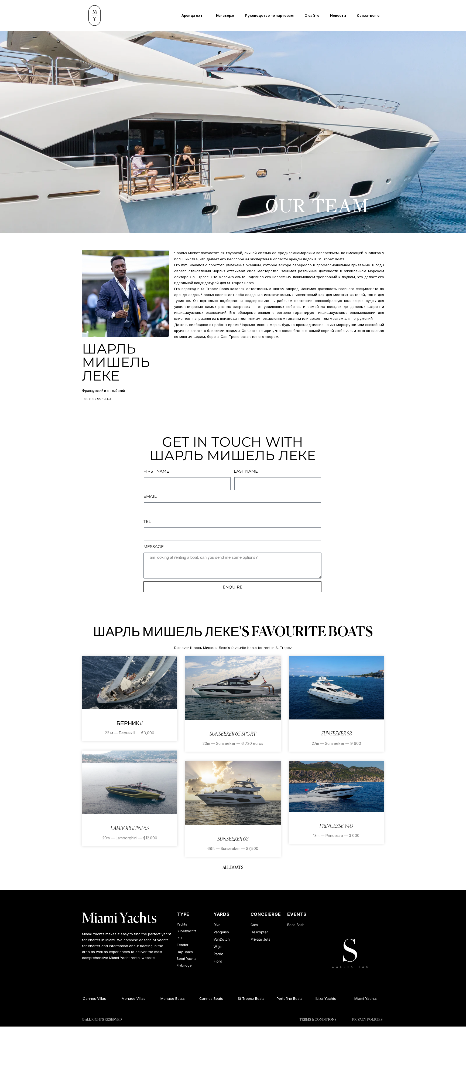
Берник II (129, 723)
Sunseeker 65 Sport (233, 734)
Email (150, 496)
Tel (147, 521)
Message (153, 546)
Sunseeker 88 (336, 734)
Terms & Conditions (318, 1019)
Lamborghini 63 (130, 828)
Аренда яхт (192, 15)
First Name (156, 471)
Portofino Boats (282, 998)
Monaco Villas (126, 998)
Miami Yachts (119, 919)
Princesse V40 (336, 826)
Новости (338, 15)
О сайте (311, 15)
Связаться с (368, 15)
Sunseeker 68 (232, 839)
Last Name (246, 471)
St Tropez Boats (244, 998)
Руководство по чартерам (269, 15)
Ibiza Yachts (318, 998)
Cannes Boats (203, 998)
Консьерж (225, 15)
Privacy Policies (367, 1019)
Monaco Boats (165, 998)
